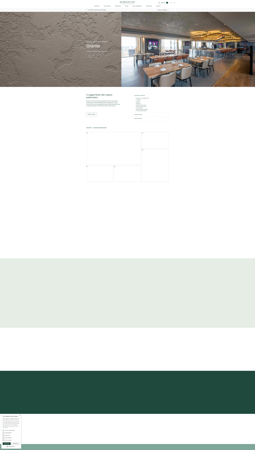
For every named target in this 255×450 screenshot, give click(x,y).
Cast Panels (89, 431)
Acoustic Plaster (90, 426)
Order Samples (112, 422)
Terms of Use (108, 441)
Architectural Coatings (91, 433)
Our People (133, 424)
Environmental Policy (115, 441)
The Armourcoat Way (135, 420)
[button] (11, 446)
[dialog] (11, 431)
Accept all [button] (6, 443)
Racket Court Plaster (91, 435)
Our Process (133, 422)
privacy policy (146, 399)
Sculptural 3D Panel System (93, 429)
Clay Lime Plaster (90, 424)
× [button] (19, 415)
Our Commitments (135, 426)
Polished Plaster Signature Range (94, 422)
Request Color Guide (161, 195)
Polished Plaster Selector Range (94, 420)
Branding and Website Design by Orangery (127, 441)
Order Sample (91, 114)
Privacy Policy (102, 441)
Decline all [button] (15, 443)
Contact (132, 429)
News (132, 431)
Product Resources (112, 420)
